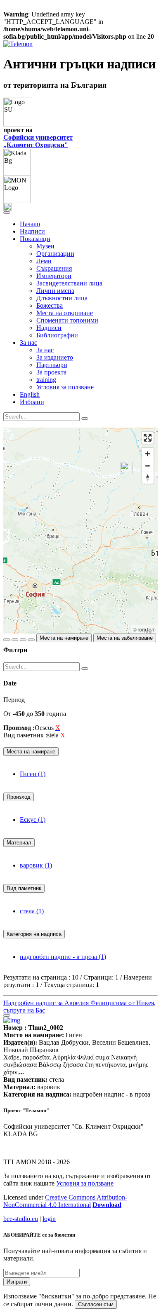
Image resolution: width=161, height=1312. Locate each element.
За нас (45, 349)
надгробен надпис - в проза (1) (63, 956)
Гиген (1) (32, 773)
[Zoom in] (148, 454)
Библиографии (57, 335)
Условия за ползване (65, 387)
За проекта (51, 372)
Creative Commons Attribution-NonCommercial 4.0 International (65, 1201)
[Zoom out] (148, 466)
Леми (44, 260)
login (49, 1218)
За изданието (54, 357)
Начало (30, 223)
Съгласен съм (96, 1304)
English (30, 394)
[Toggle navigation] (6, 212)
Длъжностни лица (62, 298)
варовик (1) (36, 865)
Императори (53, 275)
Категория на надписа (34, 934)
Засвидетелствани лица (69, 283)
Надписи (32, 231)
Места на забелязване (125, 638)
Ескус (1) (32, 819)
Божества (49, 305)
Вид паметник (24, 888)
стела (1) (32, 910)
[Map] (80, 531)
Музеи (45, 246)
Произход (19, 797)
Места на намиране (64, 638)
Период (14, 699)
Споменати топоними (67, 320)
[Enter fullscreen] (148, 438)
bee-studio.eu (20, 1218)
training (46, 379)
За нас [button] (28, 342)
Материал (19, 843)
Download (106, 1204)
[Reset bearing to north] (148, 478)
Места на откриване (64, 312)
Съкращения (54, 268)
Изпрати (17, 1282)
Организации (55, 253)
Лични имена (55, 290)
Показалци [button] (35, 238)
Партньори (51, 364)
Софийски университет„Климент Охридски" (38, 141)
